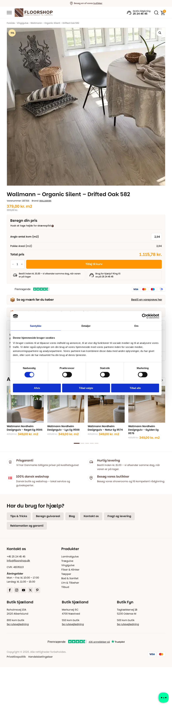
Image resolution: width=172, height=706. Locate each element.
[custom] (37, 590)
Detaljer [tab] (86, 325)
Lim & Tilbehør (70, 582)
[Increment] (22, 264)
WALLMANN (45, 200)
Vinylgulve (22, 23)
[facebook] (10, 590)
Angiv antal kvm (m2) (24, 236)
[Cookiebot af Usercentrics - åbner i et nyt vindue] (144, 316)
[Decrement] (13, 264)
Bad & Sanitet (69, 578)
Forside (11, 23)
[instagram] (17, 590)
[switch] (67, 374)
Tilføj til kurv (93, 264)
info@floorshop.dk (18, 560)
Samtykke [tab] (35, 325)
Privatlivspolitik (16, 656)
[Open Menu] (9, 12)
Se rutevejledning (18, 624)
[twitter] (30, 590)
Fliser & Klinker (70, 569)
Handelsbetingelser (40, 656)
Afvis (37, 388)
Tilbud (65, 587)
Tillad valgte (86, 388)
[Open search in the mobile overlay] (155, 12)
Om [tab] (136, 325)
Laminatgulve (70, 556)
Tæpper (66, 574)
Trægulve (67, 560)
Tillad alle (135, 388)
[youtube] (23, 590)
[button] (160, 33)
